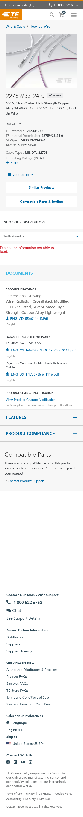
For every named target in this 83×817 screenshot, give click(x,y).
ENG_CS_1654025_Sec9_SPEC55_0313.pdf (43, 350)
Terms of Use (14, 793)
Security (30, 799)
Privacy (30, 793)
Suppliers (13, 644)
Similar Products (41, 187)
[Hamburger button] (74, 14)
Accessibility (13, 799)
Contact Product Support (26, 481)
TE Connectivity (11, 14)
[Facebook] (8, 762)
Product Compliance (30, 433)
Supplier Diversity (19, 651)
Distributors (14, 637)
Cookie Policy (63, 793)
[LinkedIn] (15, 762)
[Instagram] (30, 762)
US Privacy (45, 793)
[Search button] (52, 14)
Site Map (44, 799)
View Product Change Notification (31, 400)
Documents (19, 273)
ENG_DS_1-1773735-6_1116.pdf (35, 374)
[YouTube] (23, 762)
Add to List (21, 175)
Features (16, 417)
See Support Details (23, 618)
